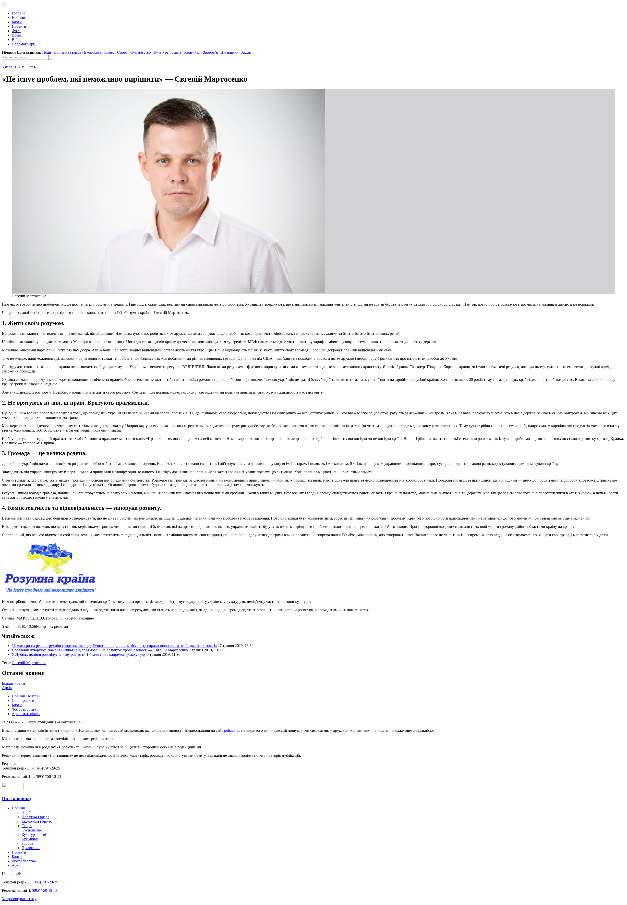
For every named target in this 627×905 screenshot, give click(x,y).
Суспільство (140, 52)
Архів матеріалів (26, 714)
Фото (16, 31)
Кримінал (192, 52)
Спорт (122, 52)
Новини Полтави (26, 696)
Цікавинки (229, 52)
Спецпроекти (23, 700)
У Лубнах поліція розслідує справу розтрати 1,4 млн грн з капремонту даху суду (79, 654)
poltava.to (231, 730)
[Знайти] (50, 57)
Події (46, 52)
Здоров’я (210, 52)
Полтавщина (16, 798)
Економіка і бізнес (99, 52)
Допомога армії (24, 44)
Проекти (19, 26)
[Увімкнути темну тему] (4, 4)
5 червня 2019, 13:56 (19, 67)
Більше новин (13, 683)
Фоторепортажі (24, 709)
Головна (18, 13)
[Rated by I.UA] (13, 789)
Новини (18, 17)
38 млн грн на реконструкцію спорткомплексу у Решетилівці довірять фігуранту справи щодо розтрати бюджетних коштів (114, 646)
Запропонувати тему (19, 899)
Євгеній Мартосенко (29, 663)
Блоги (17, 22)
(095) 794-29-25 (45, 882)
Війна (17, 39)
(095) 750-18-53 (44, 890)
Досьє (17, 35)
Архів (246, 52)
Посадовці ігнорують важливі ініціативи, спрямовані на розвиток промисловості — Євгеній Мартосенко (100, 650)
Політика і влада (67, 52)
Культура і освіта (167, 52)
